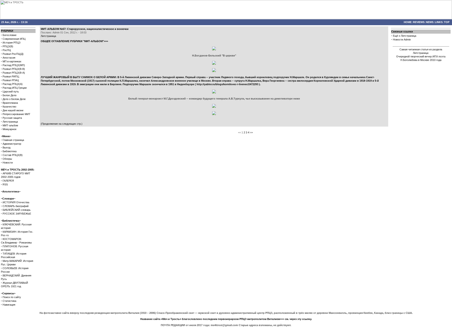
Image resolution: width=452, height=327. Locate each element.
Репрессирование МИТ (16, 114)
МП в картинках (12, 61)
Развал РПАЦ (11, 80)
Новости (8, 162)
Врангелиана (10, 102)
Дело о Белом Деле (14, 99)
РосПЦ (7, 50)
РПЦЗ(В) (8, 46)
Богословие (9, 35)
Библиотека (9, 151)
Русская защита (12, 117)
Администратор (12, 143)
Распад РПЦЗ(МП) (14, 65)
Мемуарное (9, 129)
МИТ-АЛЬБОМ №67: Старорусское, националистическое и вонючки (85, 29)
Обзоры (7, 158)
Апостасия (9, 57)
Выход (6, 147)
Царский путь (11, 91)
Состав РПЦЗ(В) (13, 155)
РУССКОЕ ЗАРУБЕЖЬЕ (17, 213)
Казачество (9, 106)
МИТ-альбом (10, 125)
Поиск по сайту (12, 297)
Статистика (9, 300)
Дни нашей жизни (13, 110)
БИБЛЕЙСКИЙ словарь (17, 209)
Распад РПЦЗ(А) (13, 84)
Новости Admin (402, 39)
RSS (5, 184)
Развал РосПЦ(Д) (13, 53)
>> (251, 132)
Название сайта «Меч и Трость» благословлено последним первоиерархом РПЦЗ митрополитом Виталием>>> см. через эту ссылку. (226, 319)
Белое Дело (9, 95)
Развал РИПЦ (11, 76)
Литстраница (10, 121)
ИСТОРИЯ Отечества (16, 202)
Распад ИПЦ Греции (15, 87)
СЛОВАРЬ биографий (15, 206)
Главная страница (13, 140)
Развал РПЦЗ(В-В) (14, 69)
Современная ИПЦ (14, 38)
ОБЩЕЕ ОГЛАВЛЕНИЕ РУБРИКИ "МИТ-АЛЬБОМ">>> (74, 41)
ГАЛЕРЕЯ (8, 180)
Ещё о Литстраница (404, 35)
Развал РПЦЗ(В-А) (14, 72)
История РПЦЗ (11, 42)
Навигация (9, 304)
